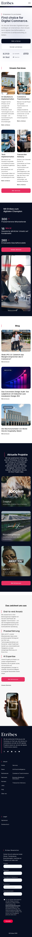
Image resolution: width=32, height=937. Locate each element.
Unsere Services (16, 249)
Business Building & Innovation (18, 778)
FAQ (2, 789)
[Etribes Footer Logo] (9, 734)
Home (3, 765)
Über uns (4, 793)
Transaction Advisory (19, 783)
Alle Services (16, 190)
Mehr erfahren (16, 41)
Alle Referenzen (16, 583)
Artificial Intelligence (19, 769)
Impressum (4, 820)
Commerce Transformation (21, 773)
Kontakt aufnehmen (16, 47)
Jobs (2, 785)
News (3, 769)
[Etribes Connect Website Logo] (7, 3)
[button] (29, 3)
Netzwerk (4, 777)
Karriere (3, 781)
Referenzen (4, 773)
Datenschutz (5, 824)
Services (15, 765)
